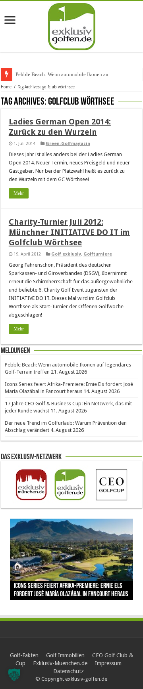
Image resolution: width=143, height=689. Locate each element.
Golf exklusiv (66, 254)
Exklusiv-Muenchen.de (60, 663)
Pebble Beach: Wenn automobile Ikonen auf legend (70, 74)
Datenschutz (68, 671)
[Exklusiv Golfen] (71, 25)
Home (6, 87)
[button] (14, 674)
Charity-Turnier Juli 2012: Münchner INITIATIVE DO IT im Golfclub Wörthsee (69, 232)
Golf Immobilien (65, 655)
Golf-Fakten (24, 655)
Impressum (108, 663)
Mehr (19, 193)
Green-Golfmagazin (68, 143)
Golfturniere (97, 254)
